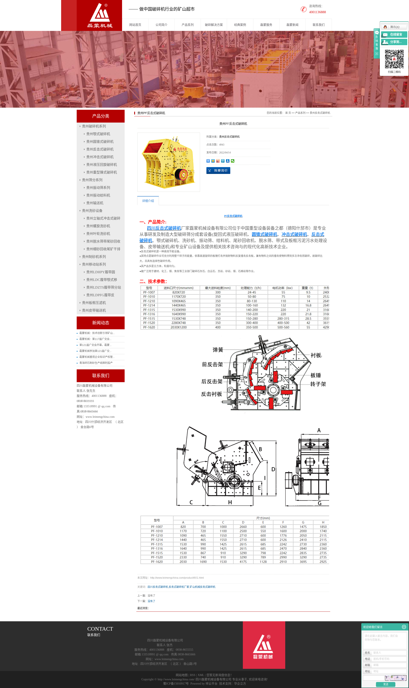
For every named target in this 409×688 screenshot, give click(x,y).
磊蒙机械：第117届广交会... (95, 339)
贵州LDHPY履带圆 (100, 272)
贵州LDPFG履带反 (100, 295)
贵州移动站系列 (94, 264)
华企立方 (240, 683)
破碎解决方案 (214, 24)
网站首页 (135, 24)
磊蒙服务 (266, 24)
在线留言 (396, 34)
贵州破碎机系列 (94, 126)
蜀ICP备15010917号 (176, 683)
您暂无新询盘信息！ (219, 675)
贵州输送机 (94, 203)
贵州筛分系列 (92, 180)
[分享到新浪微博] (218, 161)
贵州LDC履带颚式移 (101, 280)
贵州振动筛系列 (98, 187)
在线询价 (218, 170)
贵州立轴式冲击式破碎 (103, 218)
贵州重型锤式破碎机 (101, 172)
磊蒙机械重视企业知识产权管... (97, 357)
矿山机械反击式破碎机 (202, 586)
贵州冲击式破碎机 (100, 157)
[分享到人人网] (228, 161)
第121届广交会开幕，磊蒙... (95, 345)
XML (201, 675)
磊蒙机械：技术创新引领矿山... (97, 333)
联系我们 (319, 24)
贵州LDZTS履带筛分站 (103, 287)
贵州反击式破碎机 (100, 149)
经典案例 (240, 24)
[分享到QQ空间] (213, 161)
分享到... (396, 41)
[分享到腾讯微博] (223, 161)
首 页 (288, 112)
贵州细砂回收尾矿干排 (103, 249)
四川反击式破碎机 (158, 586)
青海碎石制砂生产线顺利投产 (96, 362)
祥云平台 (211, 683)
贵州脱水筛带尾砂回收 (103, 241)
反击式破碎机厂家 (179, 586)
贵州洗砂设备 (92, 210)
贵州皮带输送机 (94, 310)
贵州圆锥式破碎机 (100, 141)
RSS (192, 675)
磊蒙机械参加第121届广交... (95, 351)
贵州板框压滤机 (94, 303)
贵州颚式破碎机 (98, 134)
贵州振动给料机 (98, 195)
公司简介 (161, 24)
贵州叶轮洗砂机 (98, 234)
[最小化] (404, 627)
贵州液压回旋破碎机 (101, 164)
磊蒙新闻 (292, 24)
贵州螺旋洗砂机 (98, 226)
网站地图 (182, 675)
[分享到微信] (233, 161)
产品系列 (188, 24)
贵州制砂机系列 (94, 257)
